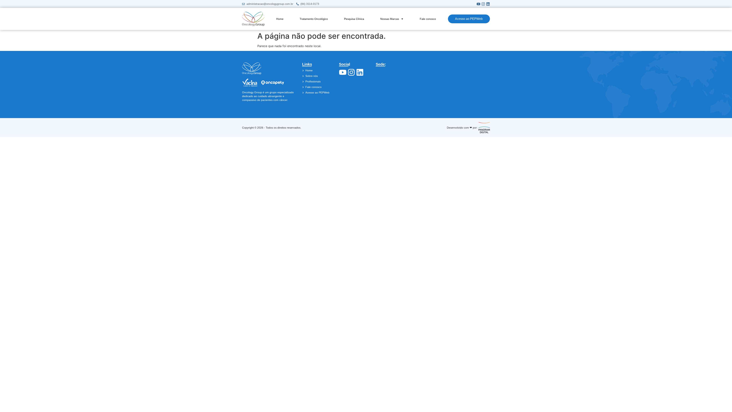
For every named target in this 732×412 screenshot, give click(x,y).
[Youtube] (478, 4)
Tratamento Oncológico (314, 18)
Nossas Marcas (389, 18)
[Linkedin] (488, 4)
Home (279, 18)
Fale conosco (428, 18)
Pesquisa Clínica (354, 18)
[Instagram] (483, 4)
